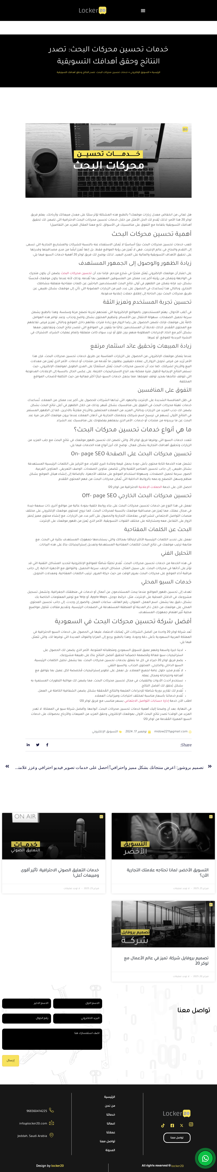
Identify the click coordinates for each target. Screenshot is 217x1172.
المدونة (110, 1150)
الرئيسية (156, 72)
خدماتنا (110, 1115)
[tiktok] (163, 1128)
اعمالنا (111, 1123)
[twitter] (181, 1128)
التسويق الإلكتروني (139, 72)
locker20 (177, 1166)
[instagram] (191, 1127)
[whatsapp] (205, 1158)
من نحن (110, 1106)
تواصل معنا (107, 1141)
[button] (142, 10)
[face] (172, 1128)
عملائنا (110, 1132)
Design (41, 1166)
